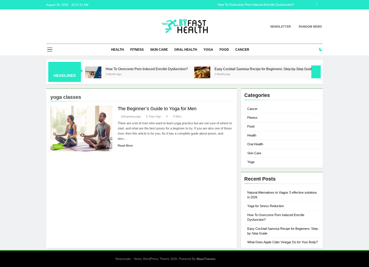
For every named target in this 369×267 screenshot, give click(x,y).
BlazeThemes (206, 259)
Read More (125, 145)
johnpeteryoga (131, 116)
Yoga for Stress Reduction (265, 206)
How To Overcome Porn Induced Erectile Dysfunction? (256, 4)
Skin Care (159, 49)
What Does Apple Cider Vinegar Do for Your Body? (282, 242)
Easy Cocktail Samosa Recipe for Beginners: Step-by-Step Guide (257, 69)
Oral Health (185, 49)
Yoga (208, 49)
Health (117, 49)
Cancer (242, 49)
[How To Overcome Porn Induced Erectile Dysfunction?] (86, 75)
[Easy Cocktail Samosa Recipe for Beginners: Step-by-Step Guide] (195, 75)
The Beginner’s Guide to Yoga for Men (157, 108)
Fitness (137, 49)
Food (224, 49)
